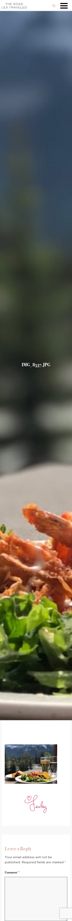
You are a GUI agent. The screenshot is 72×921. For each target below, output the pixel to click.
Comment (12, 872)
